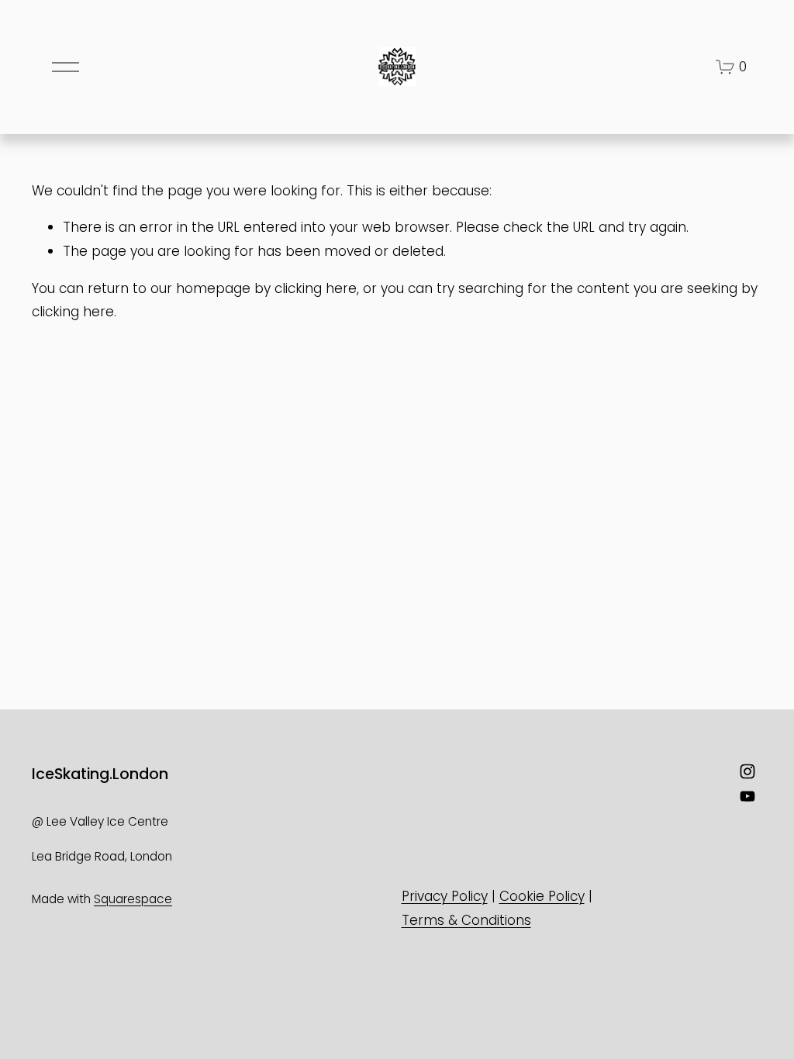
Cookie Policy (542, 896)
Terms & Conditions (466, 920)
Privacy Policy (445, 896)
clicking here (315, 288)
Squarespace (133, 899)
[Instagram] (747, 771)
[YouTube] (747, 796)
